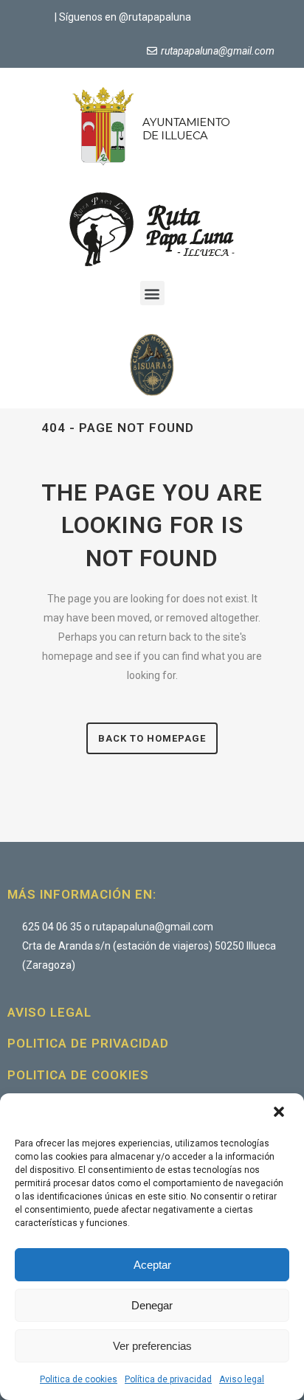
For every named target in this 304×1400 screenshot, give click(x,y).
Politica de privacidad (88, 1043)
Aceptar (152, 1264)
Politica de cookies (78, 1379)
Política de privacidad (168, 1379)
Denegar (152, 1305)
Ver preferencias (152, 1346)
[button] (280, 1113)
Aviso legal (241, 1379)
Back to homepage (152, 738)
